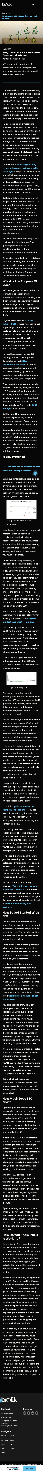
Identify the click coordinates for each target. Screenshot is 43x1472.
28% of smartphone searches (15, 363)
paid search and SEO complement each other (18, 808)
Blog (2, 1444)
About (3, 1436)
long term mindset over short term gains (19, 620)
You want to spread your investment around (20, 888)
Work (12, 1436)
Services (4, 1440)
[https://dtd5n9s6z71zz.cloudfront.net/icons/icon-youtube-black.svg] (36, 1413)
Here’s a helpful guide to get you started (20, 997)
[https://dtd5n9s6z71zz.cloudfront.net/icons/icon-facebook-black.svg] (28, 1413)
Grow (12, 1440)
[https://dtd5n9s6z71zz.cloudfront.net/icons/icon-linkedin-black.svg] (32, 1413)
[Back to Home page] (7, 5)
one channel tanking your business (16, 905)
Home (4, 13)
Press (3, 1453)
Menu (34, 5)
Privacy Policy (27, 1464)
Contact (13, 1448)
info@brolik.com (7, 1413)
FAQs (12, 1444)
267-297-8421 (6, 1417)
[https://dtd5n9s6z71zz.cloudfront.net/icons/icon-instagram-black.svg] (24, 1413)
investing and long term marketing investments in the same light (20, 168)
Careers (4, 1448)
